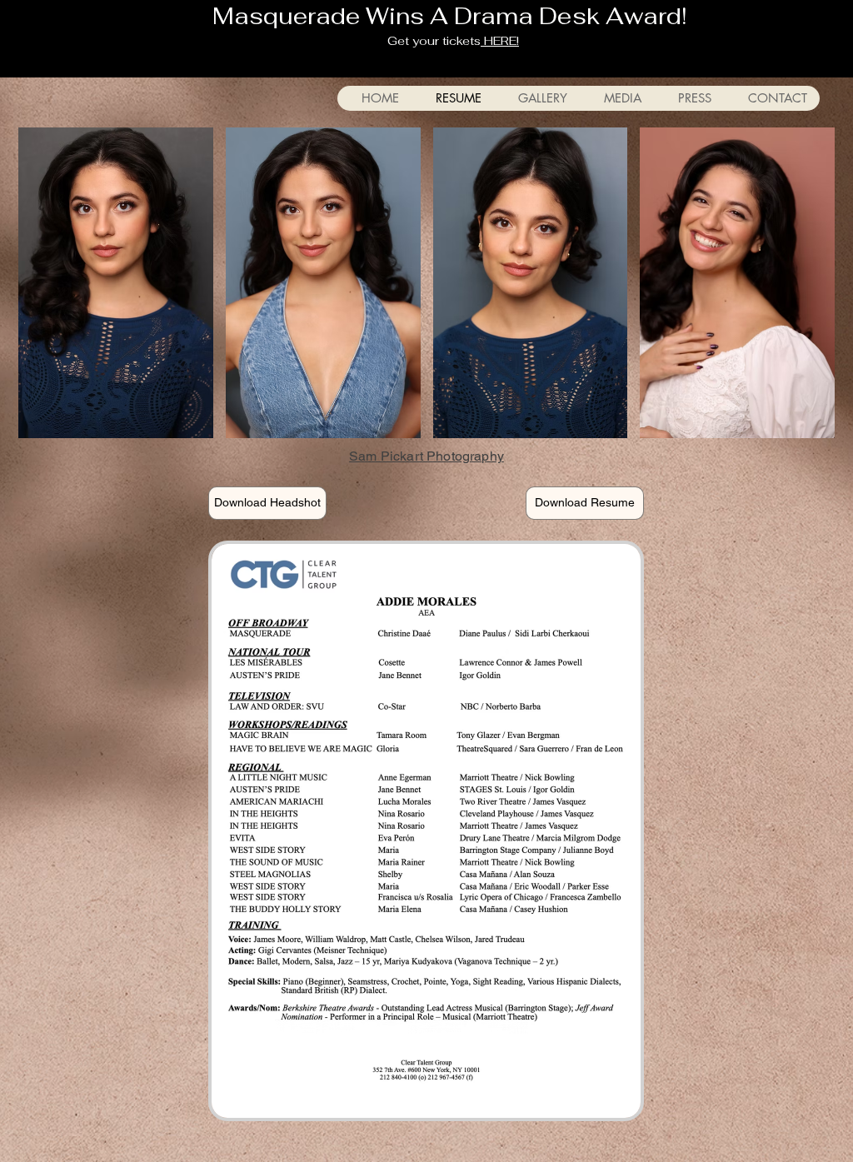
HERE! (500, 40)
